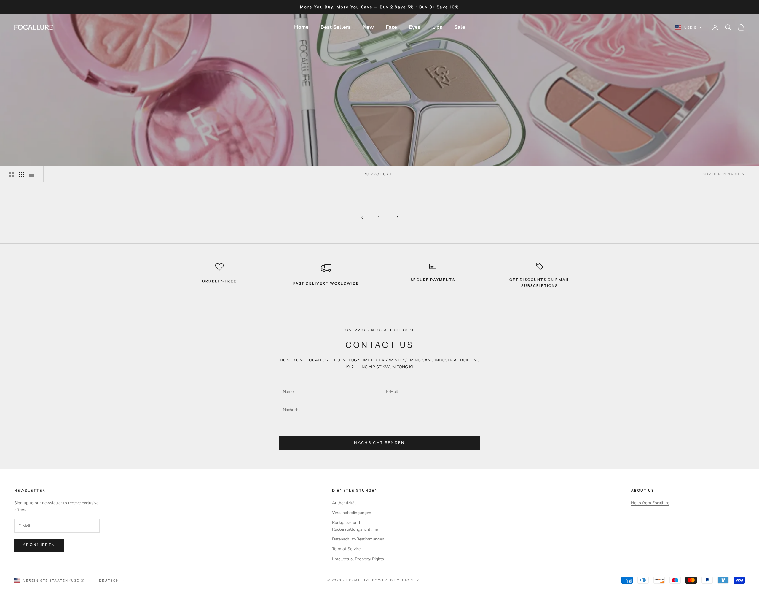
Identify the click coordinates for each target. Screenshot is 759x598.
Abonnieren (39, 545)
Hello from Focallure (650, 503)
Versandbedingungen (351, 512)
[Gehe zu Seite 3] (362, 217)
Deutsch (109, 580)
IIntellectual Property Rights (358, 559)
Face (391, 27)
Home (301, 27)
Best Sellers (335, 27)
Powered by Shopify (395, 580)
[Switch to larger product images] (11, 174)
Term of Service (346, 549)
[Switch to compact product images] (31, 174)
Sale (459, 27)
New (368, 27)
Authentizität (344, 503)
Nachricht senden (379, 442)
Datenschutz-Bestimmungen (358, 539)
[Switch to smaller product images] (21, 174)
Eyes (414, 27)
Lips (437, 27)
